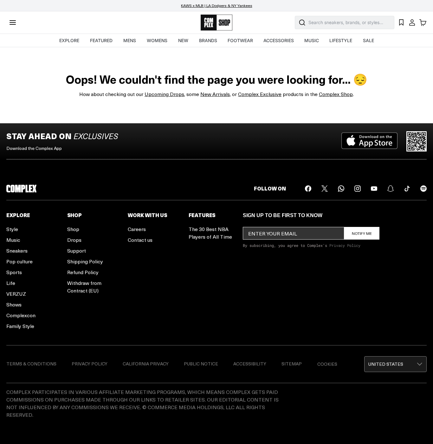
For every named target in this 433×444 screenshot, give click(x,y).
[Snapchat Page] (390, 188)
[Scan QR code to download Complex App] (416, 141)
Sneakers (17, 250)
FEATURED (101, 40)
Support (76, 250)
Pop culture (19, 261)
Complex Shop (336, 94)
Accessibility (249, 364)
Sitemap (291, 364)
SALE (368, 40)
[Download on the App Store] (369, 141)
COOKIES (327, 364)
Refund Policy (83, 272)
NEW (183, 40)
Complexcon (21, 315)
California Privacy (146, 364)
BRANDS (208, 40)
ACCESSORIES (278, 40)
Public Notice (201, 364)
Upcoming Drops (164, 94)
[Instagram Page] (357, 188)
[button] (395, 364)
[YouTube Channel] (374, 188)
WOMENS (157, 40)
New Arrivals (215, 94)
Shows (14, 304)
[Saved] (401, 22)
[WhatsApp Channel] (341, 188)
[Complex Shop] (216, 23)
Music (13, 239)
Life (10, 283)
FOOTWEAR (240, 40)
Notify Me (362, 233)
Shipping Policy (85, 261)
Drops (74, 239)
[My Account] (412, 22)
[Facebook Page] (308, 188)
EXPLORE (69, 40)
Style (12, 229)
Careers (137, 229)
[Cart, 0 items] (423, 22)
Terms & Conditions (31, 364)
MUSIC (311, 40)
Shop (73, 229)
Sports (14, 272)
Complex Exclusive (259, 94)
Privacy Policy (344, 245)
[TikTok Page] (407, 188)
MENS (129, 40)
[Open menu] (12, 22)
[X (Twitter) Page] (324, 188)
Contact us (140, 239)
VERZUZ (16, 293)
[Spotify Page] (423, 188)
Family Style (20, 326)
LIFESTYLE (340, 40)
